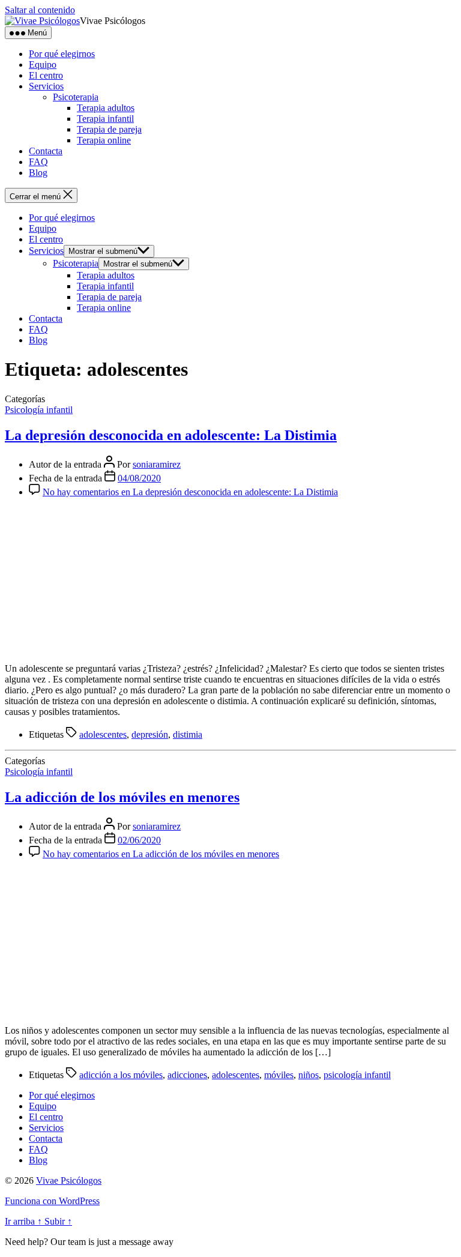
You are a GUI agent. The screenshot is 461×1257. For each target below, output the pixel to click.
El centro (46, 75)
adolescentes (103, 734)
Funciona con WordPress (52, 1201)
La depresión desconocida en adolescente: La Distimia (171, 435)
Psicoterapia (75, 97)
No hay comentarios (190, 492)
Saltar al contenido (40, 10)
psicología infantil (357, 1075)
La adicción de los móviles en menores (122, 797)
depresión (149, 734)
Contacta (45, 151)
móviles (279, 1075)
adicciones (187, 1075)
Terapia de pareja (109, 129)
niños (308, 1075)
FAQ (38, 162)
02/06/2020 (139, 840)
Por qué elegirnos (62, 54)
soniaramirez (157, 464)
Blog (38, 172)
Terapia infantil (105, 118)
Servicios (46, 86)
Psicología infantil (39, 410)
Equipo (42, 64)
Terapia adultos (105, 108)
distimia (187, 734)
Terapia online (104, 140)
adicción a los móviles (121, 1075)
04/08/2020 (139, 478)
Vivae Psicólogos (68, 1180)
